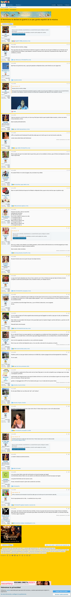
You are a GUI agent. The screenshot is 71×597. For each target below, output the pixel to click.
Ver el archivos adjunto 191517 (18, 440)
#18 (69, 369)
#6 (69, 132)
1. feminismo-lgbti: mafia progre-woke (47, 548)
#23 (69, 472)
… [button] (6, 24)
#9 (69, 188)
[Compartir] (67, 27)
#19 (69, 388)
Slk (2, 21)
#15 (69, 313)
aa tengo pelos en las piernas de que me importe (11, 549)
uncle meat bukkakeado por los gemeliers (20, 551)
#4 (69, 83)
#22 (69, 454)
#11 (69, 228)
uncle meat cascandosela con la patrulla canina (39, 551)
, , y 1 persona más (24, 504)
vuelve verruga (43, 552)
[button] (14, 5)
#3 (69, 63)
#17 (69, 352)
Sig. (11, 24)
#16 (69, 332)
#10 (69, 209)
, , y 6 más (22, 348)
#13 (69, 275)
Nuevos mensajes (4, 7)
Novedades (10, 5)
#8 (69, 170)
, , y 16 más (22, 129)
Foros (3, 5)
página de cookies (42, 32)
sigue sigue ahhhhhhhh (5, 551)
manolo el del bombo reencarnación (49, 549)
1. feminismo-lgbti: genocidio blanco (31, 548)
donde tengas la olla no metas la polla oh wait (31, 549)
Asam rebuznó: (15, 436)
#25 (69, 508)
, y (21, 366)
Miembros (18, 5)
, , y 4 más (22, 40)
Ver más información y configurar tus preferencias (13, 594)
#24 (69, 489)
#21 (69, 434)
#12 (69, 256)
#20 (69, 406)
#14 (69, 294)
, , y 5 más (22, 290)
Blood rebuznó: (15, 86)
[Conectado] (5, 176)
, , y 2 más (22, 59)
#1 (69, 26)
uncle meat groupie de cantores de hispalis (9, 552)
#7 (69, 151)
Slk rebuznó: (14, 230)
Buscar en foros (12, 7)
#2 (69, 44)
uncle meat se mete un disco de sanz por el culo (29, 552)
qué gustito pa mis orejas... (63, 549)
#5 (69, 115)
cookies (8, 590)
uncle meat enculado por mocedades (57, 551)
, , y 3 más (22, 252)
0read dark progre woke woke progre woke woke (12, 548)
